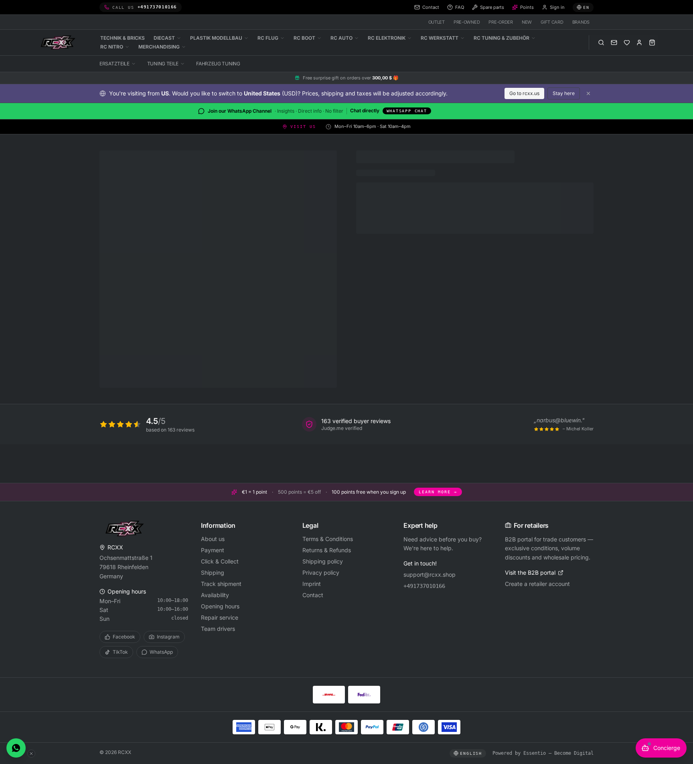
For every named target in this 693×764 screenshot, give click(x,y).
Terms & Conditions (327, 538)
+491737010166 (424, 586)
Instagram (168, 637)
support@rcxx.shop (429, 574)
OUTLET (436, 22)
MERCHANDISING (159, 47)
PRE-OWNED (467, 22)
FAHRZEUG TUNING (218, 64)
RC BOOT (304, 38)
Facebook (124, 637)
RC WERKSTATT (439, 38)
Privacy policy (320, 572)
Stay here (564, 93)
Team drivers (218, 628)
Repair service (219, 617)
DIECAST (164, 38)
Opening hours (220, 606)
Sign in (557, 7)
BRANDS (581, 22)
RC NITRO (111, 47)
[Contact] (614, 42)
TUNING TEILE (162, 64)
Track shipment (221, 583)
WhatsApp (161, 652)
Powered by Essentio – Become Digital (543, 753)
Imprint (311, 583)
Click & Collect (220, 561)
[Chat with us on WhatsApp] (16, 748)
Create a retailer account (537, 583)
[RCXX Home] (59, 42)
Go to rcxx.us (524, 93)
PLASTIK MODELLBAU (216, 38)
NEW (527, 22)
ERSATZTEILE (114, 64)
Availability (215, 595)
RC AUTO (341, 38)
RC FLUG (267, 38)
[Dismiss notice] (588, 93)
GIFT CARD (552, 22)
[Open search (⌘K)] (601, 42)
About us (213, 538)
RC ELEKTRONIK (386, 38)
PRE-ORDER (500, 22)
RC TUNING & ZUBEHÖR (501, 38)
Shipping (212, 572)
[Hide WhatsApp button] (31, 754)
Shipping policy (322, 561)
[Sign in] (639, 42)
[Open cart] (652, 42)
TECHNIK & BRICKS (122, 38)
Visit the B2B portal (530, 572)
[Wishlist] (626, 42)
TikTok (120, 652)
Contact (312, 595)
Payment (212, 550)
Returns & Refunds (326, 550)
